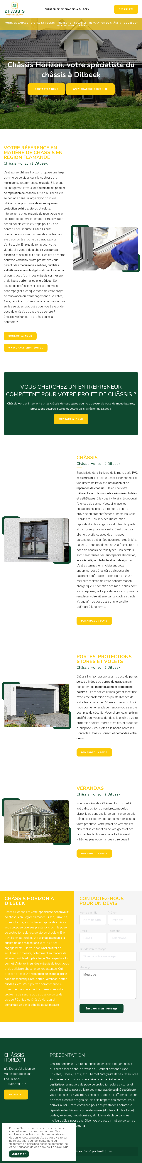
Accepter (19, 1154)
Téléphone (114, 930)
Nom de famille (88, 912)
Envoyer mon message (101, 1008)
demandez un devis (94, 621)
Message (85, 967)
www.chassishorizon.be (90, 89)
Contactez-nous (46, 89)
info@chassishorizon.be (19, 1068)
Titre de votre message (93, 949)
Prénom (112, 912)
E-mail (83, 930)
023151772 (126, 9)
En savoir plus (59, 1147)
